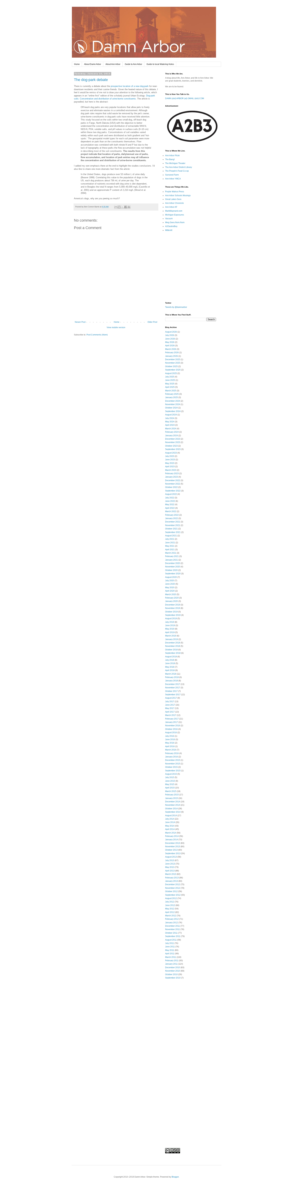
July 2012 (169, 902)
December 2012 (172, 884)
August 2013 (171, 857)
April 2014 (170, 829)
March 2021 (170, 553)
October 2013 (171, 850)
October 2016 (171, 729)
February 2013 (172, 878)
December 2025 (172, 359)
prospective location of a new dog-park (130, 86)
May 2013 (169, 867)
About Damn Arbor (92, 64)
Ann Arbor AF (171, 207)
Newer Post (80, 322)
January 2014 (171, 839)
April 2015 (170, 788)
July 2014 (169, 819)
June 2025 (170, 380)
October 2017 (171, 691)
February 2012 (172, 919)
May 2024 (169, 421)
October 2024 (171, 408)
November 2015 (172, 763)
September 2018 (173, 653)
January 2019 (171, 639)
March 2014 (170, 833)
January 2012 (171, 922)
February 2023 (172, 473)
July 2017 (169, 701)
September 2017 (173, 694)
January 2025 (171, 397)
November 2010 (172, 971)
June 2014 (170, 822)
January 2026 (171, 356)
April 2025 (170, 387)
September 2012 (173, 895)
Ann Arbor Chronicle (174, 203)
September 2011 (172, 936)
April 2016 (170, 746)
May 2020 (169, 587)
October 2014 (171, 808)
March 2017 (170, 715)
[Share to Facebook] (125, 207)
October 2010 (171, 974)
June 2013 (170, 864)
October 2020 (171, 570)
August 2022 (171, 494)
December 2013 (172, 843)
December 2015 (172, 760)
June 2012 (170, 905)
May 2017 (169, 708)
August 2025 (171, 373)
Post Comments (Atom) (97, 335)
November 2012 (172, 888)
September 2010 (173, 978)
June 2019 (170, 625)
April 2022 (170, 508)
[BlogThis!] (119, 207)
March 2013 (170, 874)
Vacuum (169, 218)
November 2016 (172, 725)
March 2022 (170, 511)
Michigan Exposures (174, 215)
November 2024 (172, 404)
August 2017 (171, 698)
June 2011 (170, 946)
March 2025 (170, 390)
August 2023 (171, 453)
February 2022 (172, 515)
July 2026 (169, 335)
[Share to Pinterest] (129, 207)
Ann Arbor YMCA (173, 179)
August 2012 (171, 898)
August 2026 (171, 332)
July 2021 (169, 539)
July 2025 (169, 377)
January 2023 (171, 477)
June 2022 (170, 501)
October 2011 (171, 933)
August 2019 (171, 618)
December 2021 (172, 522)
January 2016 (171, 757)
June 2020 (170, 584)
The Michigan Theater (175, 163)
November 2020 (172, 566)
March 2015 (170, 791)
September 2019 (173, 615)
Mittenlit (168, 230)
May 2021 (169, 546)
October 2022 (171, 487)
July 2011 (169, 943)
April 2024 (170, 425)
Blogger (175, 1177)
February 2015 (172, 795)
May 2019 (169, 629)
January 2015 (171, 798)
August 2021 (171, 535)
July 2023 (169, 456)
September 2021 (173, 532)
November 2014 (172, 805)
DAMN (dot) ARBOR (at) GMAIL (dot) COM (184, 98)
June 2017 (170, 705)
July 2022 (169, 498)
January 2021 (171, 560)
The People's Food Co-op (177, 171)
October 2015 (171, 767)
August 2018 (171, 656)
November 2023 (172, 442)
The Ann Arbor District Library (178, 167)
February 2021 (172, 556)
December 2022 (172, 480)
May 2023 (169, 463)
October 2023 (171, 446)
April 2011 (169, 953)
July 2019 (169, 622)
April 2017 (170, 712)
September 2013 (173, 853)
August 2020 (171, 577)
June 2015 (170, 781)
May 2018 (169, 667)
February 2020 (172, 598)
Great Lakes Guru (173, 199)
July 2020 (169, 580)
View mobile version (116, 327)
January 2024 (171, 435)
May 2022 (169, 504)
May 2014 (169, 826)
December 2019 (172, 605)
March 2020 (170, 594)
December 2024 (172, 401)
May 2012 (169, 909)
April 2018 (170, 670)
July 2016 (169, 736)
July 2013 (169, 860)
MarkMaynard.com (173, 211)
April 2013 (170, 871)
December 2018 (172, 643)
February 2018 (172, 677)
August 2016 (171, 732)
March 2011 (170, 957)
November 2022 (172, 484)
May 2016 (169, 743)
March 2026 (170, 349)
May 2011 (169, 950)
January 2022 (171, 518)
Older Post (152, 322)
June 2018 (170, 663)
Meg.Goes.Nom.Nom (174, 222)
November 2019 (172, 608)
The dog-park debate (91, 80)
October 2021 (171, 529)
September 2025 (173, 370)
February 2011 (172, 960)
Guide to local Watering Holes (160, 64)
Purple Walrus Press (174, 191)
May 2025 (169, 384)
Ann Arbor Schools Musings (178, 195)
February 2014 (172, 836)
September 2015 (173, 770)
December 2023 (172, 439)
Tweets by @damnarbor (176, 307)
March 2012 (170, 915)
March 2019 (170, 636)
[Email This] (116, 207)
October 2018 (171, 649)
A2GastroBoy (171, 226)
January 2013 (171, 881)
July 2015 (169, 777)
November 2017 (172, 687)
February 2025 (172, 394)
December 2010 (172, 967)
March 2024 (170, 428)
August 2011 (171, 940)
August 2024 (171, 415)
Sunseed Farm (172, 175)
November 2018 (172, 646)
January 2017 (171, 722)
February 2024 (172, 432)
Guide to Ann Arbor (133, 64)
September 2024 (173, 411)
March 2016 (170, 750)
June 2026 (170, 339)
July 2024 (169, 418)
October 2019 (171, 612)
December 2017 (172, 684)
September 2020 (173, 573)
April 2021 (170, 549)
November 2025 (172, 363)
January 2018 (171, 680)
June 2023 (170, 459)
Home (77, 64)
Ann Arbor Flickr (172, 155)
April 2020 (170, 591)
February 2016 (172, 753)
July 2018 (169, 660)
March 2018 (170, 674)
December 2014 (172, 801)
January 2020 (171, 601)
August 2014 (171, 815)
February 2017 (172, 719)
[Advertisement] (116, 311)
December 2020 (172, 563)
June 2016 (170, 739)
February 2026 (172, 352)
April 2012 (170, 912)
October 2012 (171, 891)
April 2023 (170, 466)
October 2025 (171, 366)
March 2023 (170, 470)
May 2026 (169, 342)
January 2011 (171, 964)
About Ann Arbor (112, 64)
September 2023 (173, 449)
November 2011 (172, 929)
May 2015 (169, 784)
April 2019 (170, 632)
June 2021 (170, 542)
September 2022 (173, 491)
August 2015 (171, 774)
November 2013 (172, 846)
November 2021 (172, 525)
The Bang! (170, 159)
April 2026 (170, 345)
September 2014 (173, 812)
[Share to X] (122, 207)
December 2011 (172, 926)
